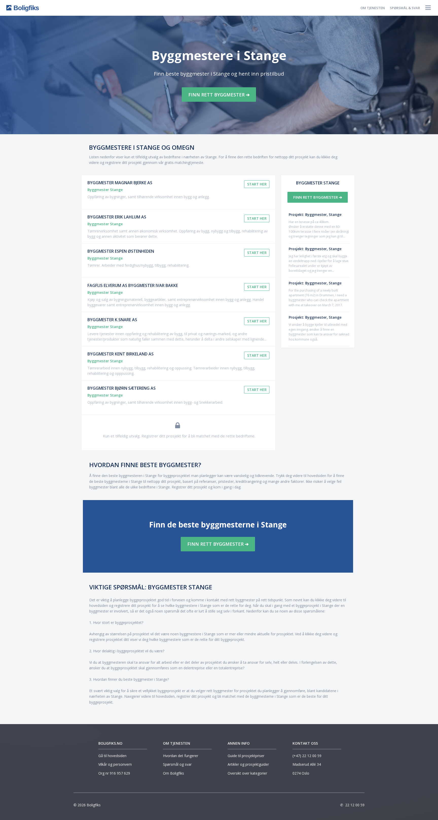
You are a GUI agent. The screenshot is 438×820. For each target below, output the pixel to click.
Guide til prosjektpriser (246, 755)
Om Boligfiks (173, 773)
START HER (257, 184)
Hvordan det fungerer (180, 755)
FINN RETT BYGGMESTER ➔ (219, 95)
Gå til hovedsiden (112, 755)
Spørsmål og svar (177, 764)
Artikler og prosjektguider (248, 764)
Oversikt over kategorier (247, 773)
